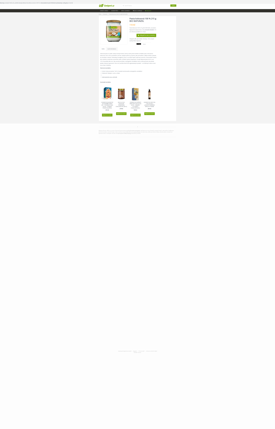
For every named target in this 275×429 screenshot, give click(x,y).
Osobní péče (114, 10)
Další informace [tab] (111, 49)
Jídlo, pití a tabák (138, 39)
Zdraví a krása (104, 10)
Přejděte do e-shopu (147, 35)
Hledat (173, 5)
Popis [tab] (103, 49)
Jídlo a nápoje (138, 10)
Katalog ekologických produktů (124, 351)
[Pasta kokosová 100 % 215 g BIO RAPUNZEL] (113, 31)
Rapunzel (138, 40)
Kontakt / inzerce (137, 352)
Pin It (144, 44)
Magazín (148, 10)
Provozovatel (141, 351)
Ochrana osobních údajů (151, 351)
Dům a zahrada (125, 10)
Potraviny (145, 39)
